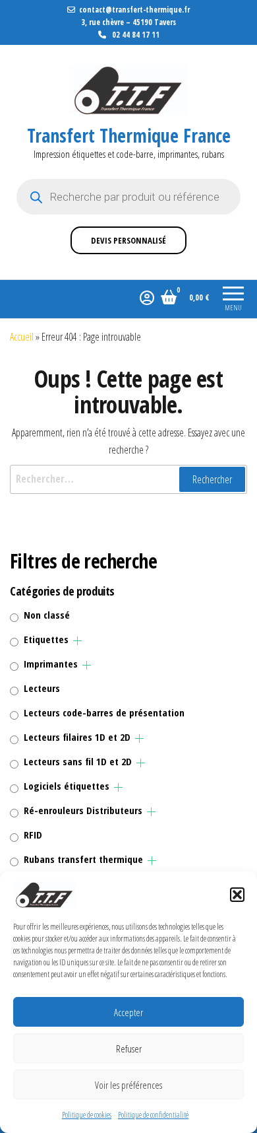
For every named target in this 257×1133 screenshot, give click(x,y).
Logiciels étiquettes (66, 785)
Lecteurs (42, 688)
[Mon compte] (147, 297)
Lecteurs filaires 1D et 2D (77, 736)
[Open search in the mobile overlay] (128, 196)
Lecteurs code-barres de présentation (104, 712)
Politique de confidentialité (153, 1114)
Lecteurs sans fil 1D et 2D (78, 761)
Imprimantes (51, 663)
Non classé (47, 614)
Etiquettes (46, 639)
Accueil (22, 336)
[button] (237, 894)
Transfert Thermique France (129, 135)
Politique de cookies (86, 1114)
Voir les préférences (128, 1084)
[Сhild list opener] (77, 640)
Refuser (129, 1048)
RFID (33, 834)
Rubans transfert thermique (83, 859)
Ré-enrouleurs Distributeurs (83, 810)
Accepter (128, 1012)
